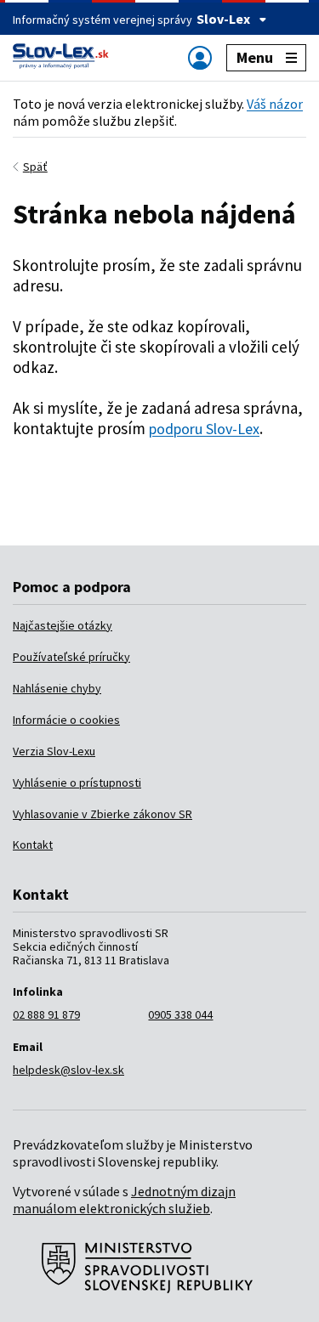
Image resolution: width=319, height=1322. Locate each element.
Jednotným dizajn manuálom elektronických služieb (124, 1200)
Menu (254, 57)
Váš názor (275, 103)
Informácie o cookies (66, 719)
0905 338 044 (180, 1014)
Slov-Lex (223, 18)
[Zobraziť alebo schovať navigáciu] (200, 57)
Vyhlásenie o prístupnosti (77, 782)
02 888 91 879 (46, 1014)
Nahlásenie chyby (57, 688)
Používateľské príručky (71, 656)
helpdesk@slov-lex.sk (68, 1069)
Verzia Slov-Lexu (54, 751)
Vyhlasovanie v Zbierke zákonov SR (102, 814)
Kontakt (33, 844)
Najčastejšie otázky (62, 625)
